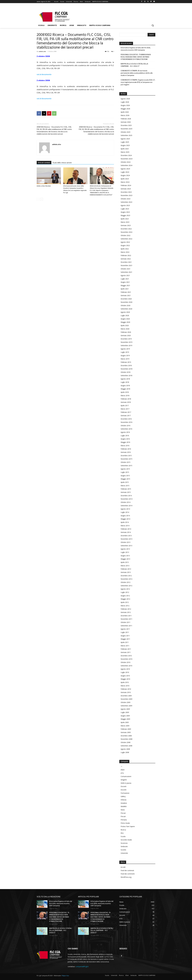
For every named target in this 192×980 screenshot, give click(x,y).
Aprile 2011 (125, 642)
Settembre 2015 (126, 465)
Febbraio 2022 (126, 255)
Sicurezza (124, 843)
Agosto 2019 (125, 349)
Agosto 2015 (125, 469)
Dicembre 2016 (126, 419)
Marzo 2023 (125, 222)
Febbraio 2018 (126, 399)
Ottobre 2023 (125, 199)
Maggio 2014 (125, 519)
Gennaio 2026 (126, 122)
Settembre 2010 (126, 666)
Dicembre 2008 (126, 736)
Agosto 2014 (125, 509)
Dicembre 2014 (126, 496)
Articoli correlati (44, 162)
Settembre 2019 (126, 345)
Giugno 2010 (125, 676)
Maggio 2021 (125, 285)
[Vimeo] (151, 1)
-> (121, 766)
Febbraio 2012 (126, 609)
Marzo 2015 (125, 485)
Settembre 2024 (126, 165)
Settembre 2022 (126, 239)
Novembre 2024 (126, 159)
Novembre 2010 (126, 659)
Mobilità (123, 806)
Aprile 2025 (125, 149)
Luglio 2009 (125, 712)
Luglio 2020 (125, 315)
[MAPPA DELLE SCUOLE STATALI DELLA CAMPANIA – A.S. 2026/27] (42, 931)
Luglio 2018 (125, 382)
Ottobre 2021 (125, 269)
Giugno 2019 (125, 355)
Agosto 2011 (125, 629)
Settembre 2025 (126, 135)
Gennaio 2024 (126, 189)
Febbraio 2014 (126, 529)
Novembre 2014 (126, 499)
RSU (122, 833)
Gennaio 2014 (126, 532)
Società (123, 850)
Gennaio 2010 (126, 692)
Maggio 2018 (125, 389)
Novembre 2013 (126, 539)
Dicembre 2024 (126, 155)
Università (124, 853)
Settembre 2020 (126, 309)
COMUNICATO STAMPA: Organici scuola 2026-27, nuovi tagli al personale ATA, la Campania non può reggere (138, 82)
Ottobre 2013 (125, 542)
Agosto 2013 (125, 549)
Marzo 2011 (125, 646)
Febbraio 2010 (126, 689)
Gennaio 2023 (126, 225)
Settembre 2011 (126, 626)
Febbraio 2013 (126, 569)
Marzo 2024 (125, 182)
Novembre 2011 (126, 619)
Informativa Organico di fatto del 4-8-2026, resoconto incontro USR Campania (136, 49)
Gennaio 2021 (126, 295)
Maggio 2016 (125, 442)
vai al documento (44, 74)
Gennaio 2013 (126, 572)
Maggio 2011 (125, 639)
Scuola (123, 836)
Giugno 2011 (125, 636)
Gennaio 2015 (126, 492)
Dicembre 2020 (126, 299)
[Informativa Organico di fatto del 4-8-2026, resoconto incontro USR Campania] (42, 904)
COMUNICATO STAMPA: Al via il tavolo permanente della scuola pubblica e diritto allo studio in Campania (137, 73)
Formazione (125, 793)
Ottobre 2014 (125, 502)
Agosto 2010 (125, 669)
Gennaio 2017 (126, 415)
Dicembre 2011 (126, 616)
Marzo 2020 (125, 329)
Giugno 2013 (125, 556)
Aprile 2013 (125, 562)
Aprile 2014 (125, 522)
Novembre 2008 (126, 739)
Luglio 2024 (125, 172)
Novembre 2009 (126, 699)
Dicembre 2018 (126, 365)
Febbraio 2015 (126, 489)
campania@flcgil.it (82, 966)
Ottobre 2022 (125, 235)
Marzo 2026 (125, 115)
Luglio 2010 (125, 672)
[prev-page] (38, 199)
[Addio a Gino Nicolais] (49, 175)
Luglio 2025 (125, 142)
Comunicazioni (126, 776)
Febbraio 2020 (126, 332)
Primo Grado (125, 823)
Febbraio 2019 (126, 362)
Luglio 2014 (125, 512)
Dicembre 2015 (126, 455)
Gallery (123, 796)
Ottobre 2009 (125, 702)
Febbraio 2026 (126, 119)
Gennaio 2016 (126, 452)
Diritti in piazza (126, 783)
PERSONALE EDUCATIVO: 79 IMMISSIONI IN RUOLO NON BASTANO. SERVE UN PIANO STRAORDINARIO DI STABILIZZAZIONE (136, 57)
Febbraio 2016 (126, 449)
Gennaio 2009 (126, 732)
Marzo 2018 (125, 395)
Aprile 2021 (125, 289)
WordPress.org (126, 877)
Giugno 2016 (125, 439)
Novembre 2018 (126, 369)
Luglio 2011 (125, 632)
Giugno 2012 (125, 596)
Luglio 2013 (125, 552)
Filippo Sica (65, 976)
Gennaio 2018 (126, 402)
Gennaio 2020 (126, 335)
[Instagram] (145, 1)
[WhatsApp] (54, 113)
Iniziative (124, 803)
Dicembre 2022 (126, 229)
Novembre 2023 (126, 195)
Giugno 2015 (125, 475)
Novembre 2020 (126, 302)
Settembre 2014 (126, 506)
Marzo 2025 (125, 152)
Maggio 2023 (125, 215)
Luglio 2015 (125, 472)
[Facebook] (141, 1)
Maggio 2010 (125, 679)
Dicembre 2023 (126, 192)
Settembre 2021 (126, 272)
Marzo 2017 (125, 409)
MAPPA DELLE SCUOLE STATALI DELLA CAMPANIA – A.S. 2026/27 (134, 65)
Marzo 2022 (125, 252)
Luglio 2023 (125, 209)
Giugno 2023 (125, 212)
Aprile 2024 (125, 179)
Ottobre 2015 (125, 462)
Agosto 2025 (125, 139)
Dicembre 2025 (126, 125)
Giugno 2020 (125, 319)
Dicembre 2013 (126, 536)
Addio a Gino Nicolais (44, 186)
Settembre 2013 (126, 546)
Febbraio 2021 (126, 292)
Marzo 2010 (125, 686)
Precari (123, 813)
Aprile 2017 (125, 405)
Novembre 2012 (126, 579)
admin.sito (42, 51)
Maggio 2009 (125, 719)
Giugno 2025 (125, 145)
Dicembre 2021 (126, 262)
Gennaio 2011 (126, 652)
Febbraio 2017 (126, 412)
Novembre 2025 (126, 129)
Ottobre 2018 (125, 372)
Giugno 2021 (125, 282)
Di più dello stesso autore (62, 162)
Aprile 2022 (125, 249)
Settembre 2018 (126, 375)
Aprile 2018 (125, 392)
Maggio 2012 (125, 599)
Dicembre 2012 (126, 576)
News (123, 810)
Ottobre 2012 (125, 582)
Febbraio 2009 (126, 729)
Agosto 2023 (125, 205)
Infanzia (123, 800)
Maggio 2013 (125, 559)
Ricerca (123, 830)
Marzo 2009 (125, 726)
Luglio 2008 (125, 752)
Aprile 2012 (125, 602)
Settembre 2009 (126, 706)
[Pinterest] (49, 113)
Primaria (124, 820)
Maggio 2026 (125, 109)
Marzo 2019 (125, 359)
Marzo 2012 (125, 606)
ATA (122, 773)
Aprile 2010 (125, 682)
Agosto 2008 (125, 749)
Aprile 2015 (125, 482)
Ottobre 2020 (125, 305)
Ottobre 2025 (125, 132)
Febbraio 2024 (126, 185)
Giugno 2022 (125, 245)
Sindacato (124, 846)
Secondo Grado (126, 840)
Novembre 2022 (126, 232)
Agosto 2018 (125, 379)
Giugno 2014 (125, 516)
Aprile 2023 (125, 219)
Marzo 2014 (125, 526)
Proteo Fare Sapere (128, 826)
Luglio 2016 (125, 435)
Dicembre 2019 (126, 339)
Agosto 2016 (125, 432)
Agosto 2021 (125, 275)
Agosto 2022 (125, 242)
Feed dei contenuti (127, 870)
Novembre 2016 (126, 422)
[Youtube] (154, 1)
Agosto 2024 (125, 169)
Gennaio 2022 (126, 259)
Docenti (123, 786)
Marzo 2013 (125, 566)
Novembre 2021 (126, 265)
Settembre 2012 (126, 586)
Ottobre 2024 (125, 162)
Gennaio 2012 (126, 612)
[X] (148, 1)
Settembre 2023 (126, 202)
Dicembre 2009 (126, 696)
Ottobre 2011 (125, 622)
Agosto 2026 (125, 99)
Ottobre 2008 (125, 742)
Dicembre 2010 (126, 656)
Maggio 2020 (125, 322)
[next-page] (41, 199)
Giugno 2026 (125, 105)
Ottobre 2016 (125, 425)
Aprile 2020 (125, 325)
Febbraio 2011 (126, 649)
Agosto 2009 (125, 709)
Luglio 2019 (125, 352)
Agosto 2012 (125, 589)
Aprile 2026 (125, 112)
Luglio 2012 (125, 592)
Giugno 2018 (125, 385)
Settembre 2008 (126, 746)
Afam (123, 770)
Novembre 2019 (126, 342)
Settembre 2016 (126, 429)
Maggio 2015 (125, 479)
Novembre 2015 (126, 459)
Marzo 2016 (125, 445)
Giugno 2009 (125, 716)
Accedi (123, 867)
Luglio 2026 (125, 102)
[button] (152, 25)
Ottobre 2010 (125, 662)
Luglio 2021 (125, 279)
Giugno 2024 (125, 175)
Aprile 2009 (125, 722)
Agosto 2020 (125, 312)
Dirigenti (124, 780)
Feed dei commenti (128, 874)
